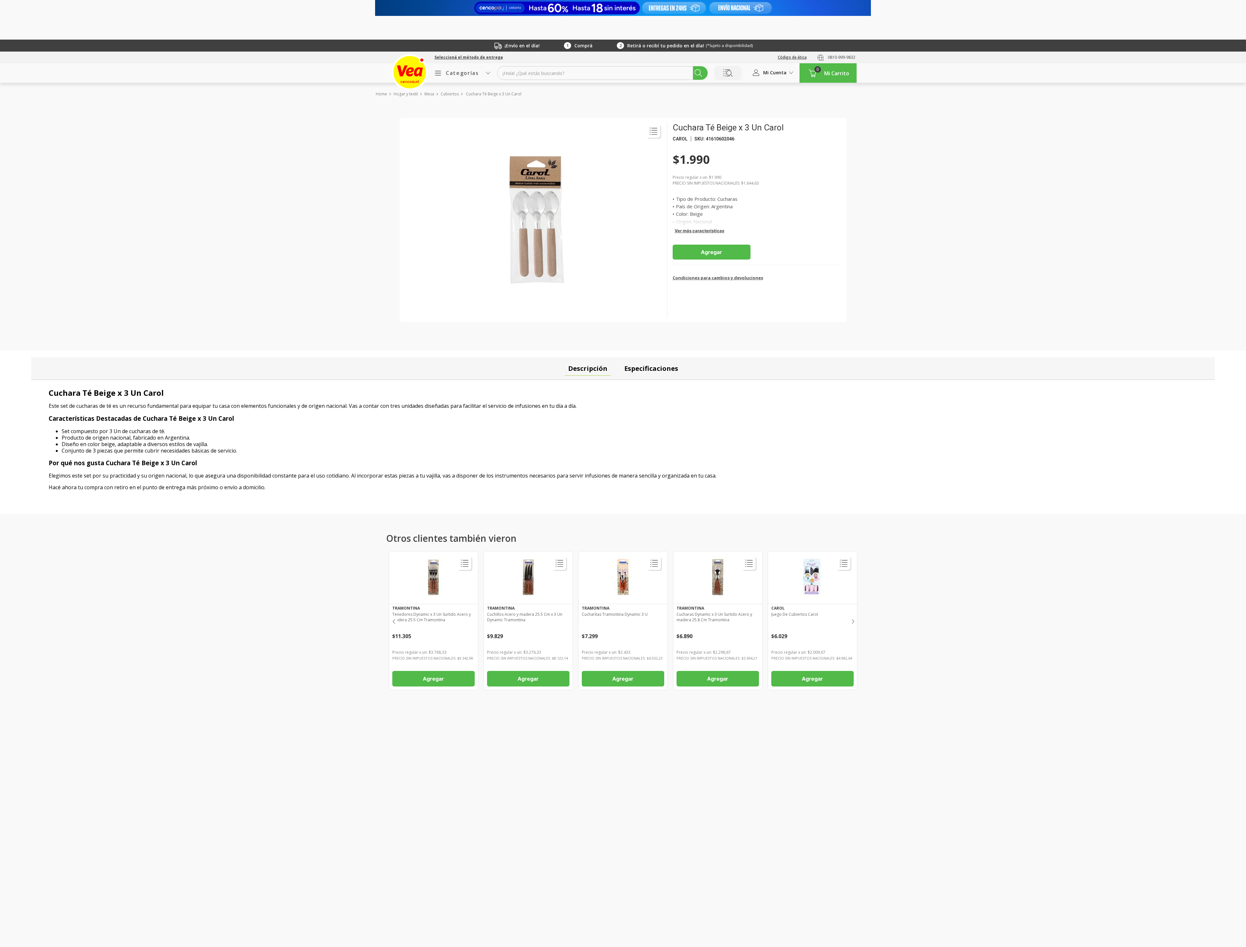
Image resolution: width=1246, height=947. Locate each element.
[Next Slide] (853, 620)
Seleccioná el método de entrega (468, 57)
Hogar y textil (406, 94)
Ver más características (699, 230)
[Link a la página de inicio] (381, 94)
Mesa (429, 94)
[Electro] (623, 8)
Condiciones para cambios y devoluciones (718, 278)
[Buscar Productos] (698, 73)
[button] (468, 57)
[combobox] (602, 73)
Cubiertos (450, 94)
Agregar (711, 252)
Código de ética (792, 57)
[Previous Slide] (393, 620)
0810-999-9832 (841, 57)
